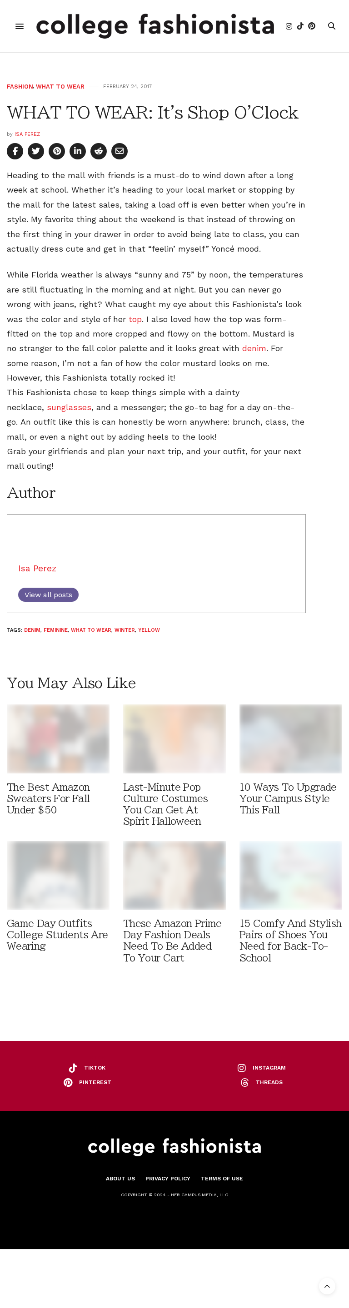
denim (254, 348)
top (135, 319)
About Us (120, 1178)
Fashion (20, 86)
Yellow (149, 630)
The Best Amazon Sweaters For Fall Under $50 (48, 799)
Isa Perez (27, 134)
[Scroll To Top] (327, 1286)
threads (269, 1082)
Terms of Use (222, 1178)
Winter (125, 630)
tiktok (94, 1068)
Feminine (56, 630)
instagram (269, 1068)
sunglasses (69, 407)
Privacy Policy (167, 1178)
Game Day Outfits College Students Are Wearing (57, 935)
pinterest (95, 1082)
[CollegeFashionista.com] (155, 26)
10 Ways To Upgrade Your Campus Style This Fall (288, 799)
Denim (32, 630)
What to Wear (60, 86)
